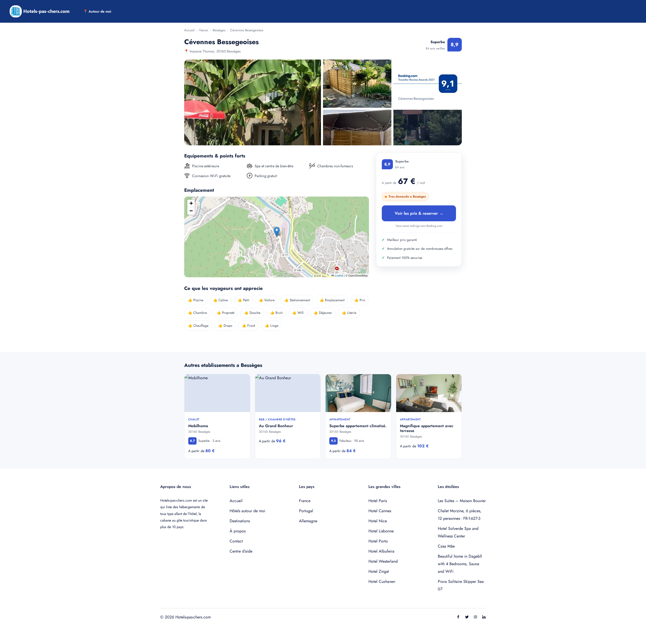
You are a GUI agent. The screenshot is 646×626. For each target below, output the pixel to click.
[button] (277, 232)
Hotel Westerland (383, 561)
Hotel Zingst (378, 571)
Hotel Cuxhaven (381, 581)
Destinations (240, 521)
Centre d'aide (241, 551)
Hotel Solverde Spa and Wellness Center (458, 532)
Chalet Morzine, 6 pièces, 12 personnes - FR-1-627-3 (459, 514)
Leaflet (338, 275)
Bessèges (219, 30)
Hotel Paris (377, 501)
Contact (236, 541)
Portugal (306, 511)
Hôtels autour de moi (247, 511)
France (304, 501)
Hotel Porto (378, 541)
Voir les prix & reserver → (419, 213)
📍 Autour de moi (97, 11)
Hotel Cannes (379, 511)
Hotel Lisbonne (381, 531)
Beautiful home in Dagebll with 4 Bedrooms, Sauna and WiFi (460, 563)
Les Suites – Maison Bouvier (462, 501)
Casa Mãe (446, 546)
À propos (238, 531)
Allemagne (308, 521)
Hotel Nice (377, 521)
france (203, 30)
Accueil (189, 30)
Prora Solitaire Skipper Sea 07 (461, 585)
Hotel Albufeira (381, 551)
